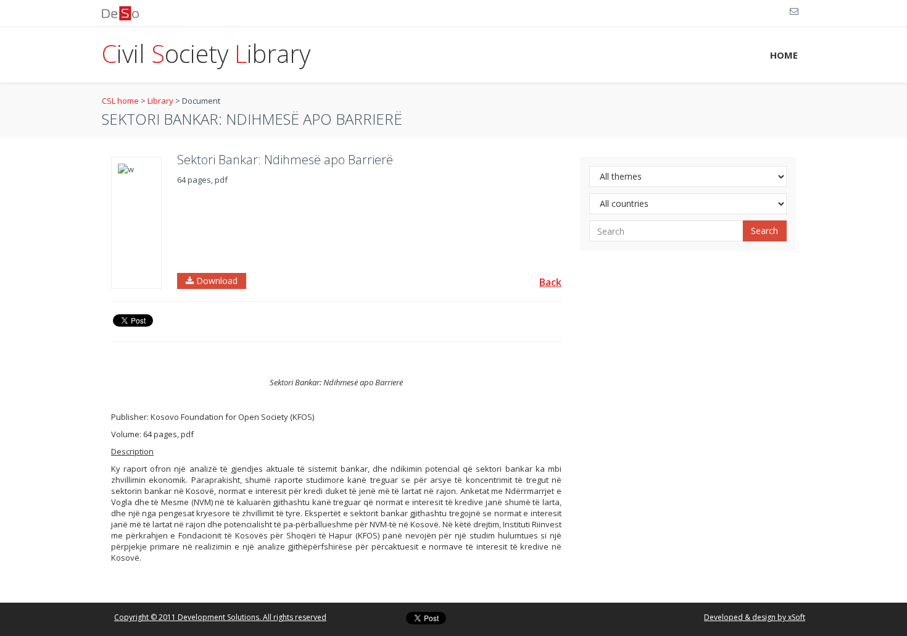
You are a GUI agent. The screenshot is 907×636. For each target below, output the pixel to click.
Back (550, 282)
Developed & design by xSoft (754, 617)
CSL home (120, 100)
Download (216, 281)
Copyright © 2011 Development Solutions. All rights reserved (220, 617)
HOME (784, 55)
